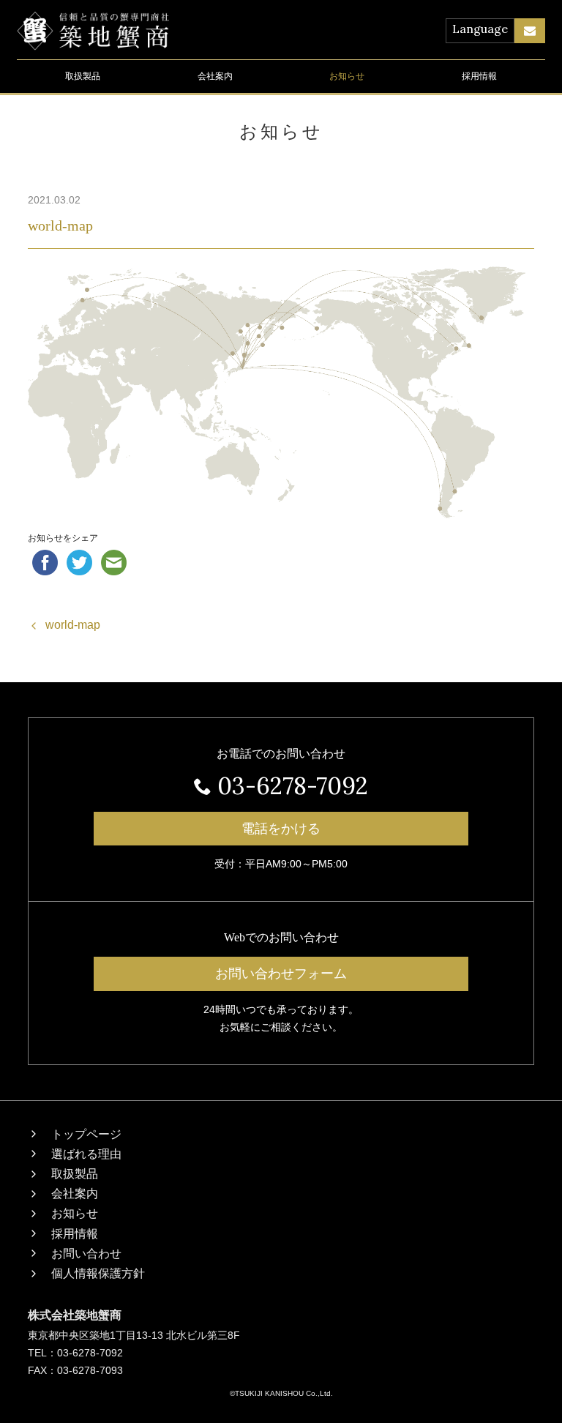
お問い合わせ (86, 1253)
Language (480, 28)
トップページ (86, 1134)
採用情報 (479, 76)
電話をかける (281, 828)
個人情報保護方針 (98, 1273)
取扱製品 (82, 76)
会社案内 (215, 76)
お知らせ (346, 76)
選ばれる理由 (86, 1154)
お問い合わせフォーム (281, 973)
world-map (60, 225)
